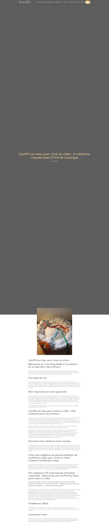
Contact (83, 2)
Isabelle (65, 2)
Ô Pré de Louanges (41, 2)
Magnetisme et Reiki (50, 2)
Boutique (76, 2)
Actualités (70, 2)
